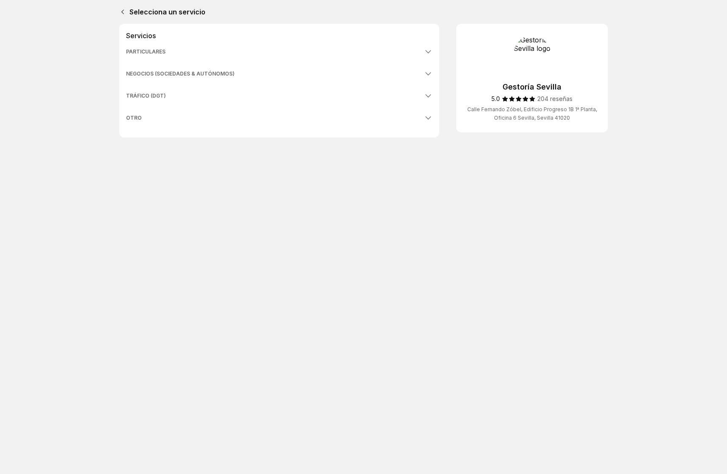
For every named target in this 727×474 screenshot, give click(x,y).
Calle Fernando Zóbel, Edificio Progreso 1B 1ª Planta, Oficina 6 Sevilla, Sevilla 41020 (532, 113)
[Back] (120, 12)
